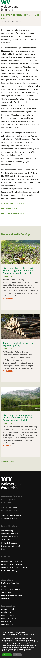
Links (3, 549)
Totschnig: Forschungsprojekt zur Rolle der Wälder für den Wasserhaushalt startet (18, 418)
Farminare (5, 586)
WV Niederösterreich (9, 615)
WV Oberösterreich (8, 618)
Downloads (5, 598)
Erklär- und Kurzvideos (10, 583)
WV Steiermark (7, 624)
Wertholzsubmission (9, 537)
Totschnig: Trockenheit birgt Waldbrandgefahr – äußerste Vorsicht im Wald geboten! (18, 270)
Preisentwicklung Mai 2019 (12, 213)
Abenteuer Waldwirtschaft (11, 595)
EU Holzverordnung (9, 570)
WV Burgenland (7, 609)
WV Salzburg (6, 621)
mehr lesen (8, 298)
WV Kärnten (6, 612)
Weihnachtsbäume (9, 540)
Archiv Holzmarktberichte (11, 564)
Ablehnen (17, 655)
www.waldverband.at (12, 518)
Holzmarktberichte (19, 21)
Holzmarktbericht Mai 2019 (12, 203)
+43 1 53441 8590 (9, 507)
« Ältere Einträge (7, 461)
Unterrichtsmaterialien (10, 589)
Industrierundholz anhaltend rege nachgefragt (18, 344)
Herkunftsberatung (9, 543)
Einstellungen (25, 646)
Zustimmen (7, 655)
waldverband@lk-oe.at (12, 515)
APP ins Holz (6, 592)
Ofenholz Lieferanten (9, 534)
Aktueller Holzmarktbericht (12, 561)
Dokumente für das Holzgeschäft (14, 567)
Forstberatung (7, 530)
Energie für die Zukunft (10, 546)
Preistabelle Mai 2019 (10, 208)
